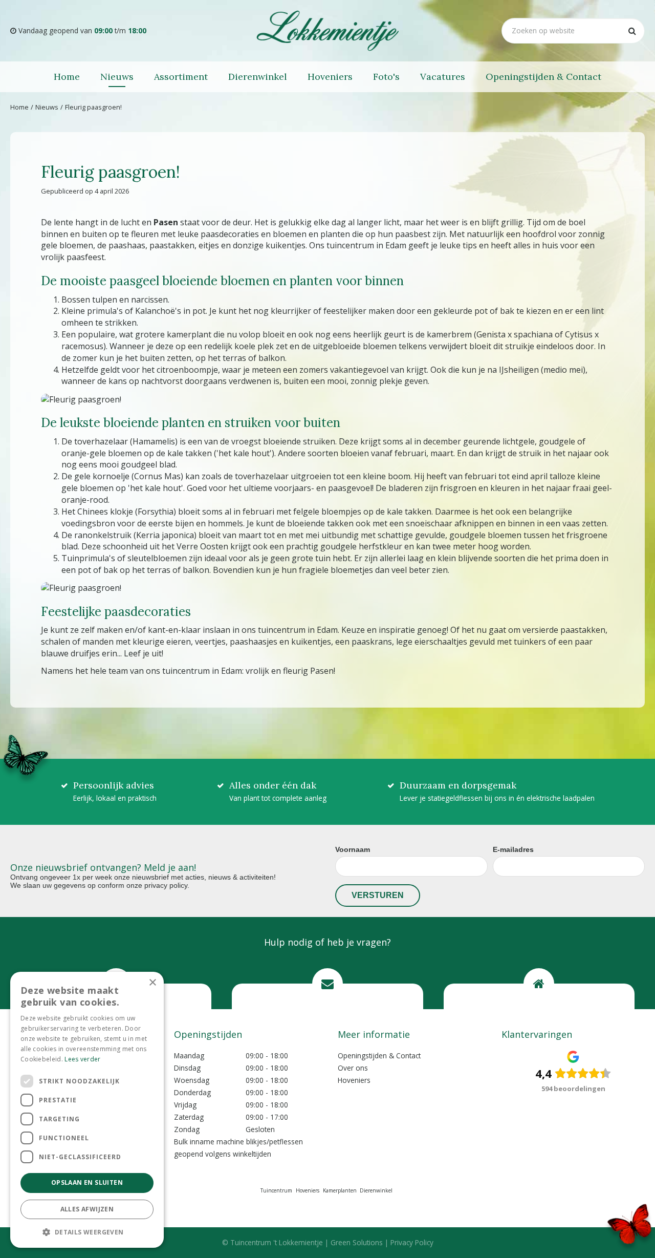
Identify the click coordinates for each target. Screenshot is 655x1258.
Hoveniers (354, 1080)
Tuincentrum (276, 1190)
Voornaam (352, 849)
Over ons (353, 1068)
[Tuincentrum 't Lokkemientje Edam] (327, 30)
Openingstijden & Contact (379, 1055)
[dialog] (87, 1110)
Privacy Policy (411, 1242)
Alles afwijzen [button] (87, 1209)
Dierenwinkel (376, 1190)
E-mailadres (513, 849)
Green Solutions (357, 1242)
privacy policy (165, 885)
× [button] (152, 983)
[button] (87, 1232)
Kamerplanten (340, 1190)
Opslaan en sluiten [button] (87, 1182)
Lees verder (82, 1059)
